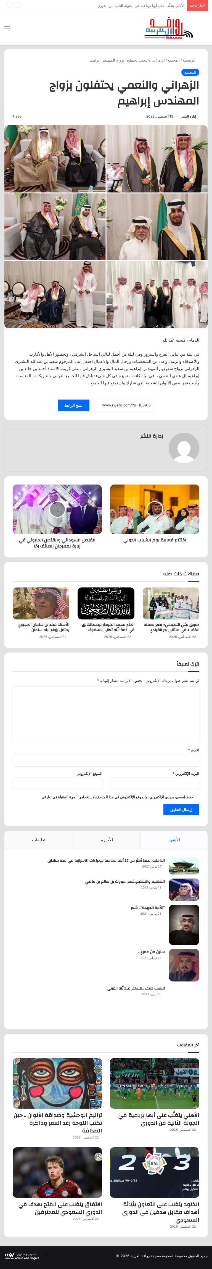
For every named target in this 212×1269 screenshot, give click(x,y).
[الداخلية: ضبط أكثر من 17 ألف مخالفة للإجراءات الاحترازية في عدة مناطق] (184, 866)
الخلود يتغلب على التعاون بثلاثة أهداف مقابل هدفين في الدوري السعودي (160, 1212)
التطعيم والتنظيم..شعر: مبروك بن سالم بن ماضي (125, 881)
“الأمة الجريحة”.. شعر (148, 907)
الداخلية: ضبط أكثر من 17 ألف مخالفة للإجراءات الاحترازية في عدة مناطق (106, 860)
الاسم (193, 750)
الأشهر (174, 839)
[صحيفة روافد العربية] (169, 28)
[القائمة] (7, 30)
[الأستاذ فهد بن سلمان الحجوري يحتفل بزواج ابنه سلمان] (41, 603)
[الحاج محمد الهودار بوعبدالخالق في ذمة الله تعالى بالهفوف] (106, 603)
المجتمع (174, 60)
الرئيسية (190, 60)
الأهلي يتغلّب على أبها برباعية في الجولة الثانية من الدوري (158, 1119)
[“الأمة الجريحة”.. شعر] (184, 925)
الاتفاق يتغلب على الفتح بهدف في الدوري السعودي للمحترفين (60, 1208)
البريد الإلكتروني (186, 773)
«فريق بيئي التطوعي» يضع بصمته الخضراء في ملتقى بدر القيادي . (171, 627)
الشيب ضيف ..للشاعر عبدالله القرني (136, 988)
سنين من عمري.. (151, 952)
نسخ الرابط (74, 405)
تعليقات (38, 839)
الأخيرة (107, 839)
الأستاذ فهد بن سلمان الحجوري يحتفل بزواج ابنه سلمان (43, 627)
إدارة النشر (188, 116)
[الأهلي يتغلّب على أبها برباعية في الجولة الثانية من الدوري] (154, 1083)
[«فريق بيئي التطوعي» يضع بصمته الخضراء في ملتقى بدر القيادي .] (171, 603)
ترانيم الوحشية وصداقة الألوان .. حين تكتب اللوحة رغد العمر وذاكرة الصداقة (126, 5)
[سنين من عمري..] (184, 965)
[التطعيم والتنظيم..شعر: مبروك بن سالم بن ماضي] (184, 890)
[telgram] (46, 1255)
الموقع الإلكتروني (89, 773)
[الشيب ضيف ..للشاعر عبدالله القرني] (184, 1003)
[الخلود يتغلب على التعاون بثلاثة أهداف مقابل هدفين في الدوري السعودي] (154, 1172)
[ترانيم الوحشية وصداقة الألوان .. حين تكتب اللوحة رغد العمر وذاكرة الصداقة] (57, 1083)
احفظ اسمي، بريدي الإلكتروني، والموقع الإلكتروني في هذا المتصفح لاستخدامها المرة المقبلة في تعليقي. (118, 797)
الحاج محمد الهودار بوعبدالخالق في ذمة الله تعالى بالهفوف (108, 627)
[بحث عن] (205, 30)
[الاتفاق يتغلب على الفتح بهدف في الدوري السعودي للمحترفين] (57, 1172)
